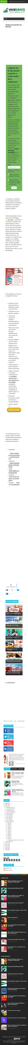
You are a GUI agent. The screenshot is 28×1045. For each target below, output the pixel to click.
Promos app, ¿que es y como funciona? (17, 1017)
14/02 (8, 830)
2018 (6, 849)
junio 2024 (8, 816)
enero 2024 (8, 841)
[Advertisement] (14, 44)
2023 (6, 842)
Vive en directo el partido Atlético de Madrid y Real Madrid (16, 1004)
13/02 (8, 831)
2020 (6, 847)
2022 (6, 844)
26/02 (8, 825)
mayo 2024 (8, 817)
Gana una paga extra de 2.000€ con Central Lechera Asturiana (16, 896)
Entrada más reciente (8, 721)
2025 (6, 804)
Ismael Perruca (8, 868)
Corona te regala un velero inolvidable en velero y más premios (17, 1026)
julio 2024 (8, 814)
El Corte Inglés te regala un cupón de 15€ (17, 910)
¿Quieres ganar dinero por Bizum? (16, 902)
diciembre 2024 (9, 807)
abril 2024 (8, 818)
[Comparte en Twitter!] (18, 590)
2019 (6, 848)
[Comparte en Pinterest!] (12, 590)
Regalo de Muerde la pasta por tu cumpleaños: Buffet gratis (15, 881)
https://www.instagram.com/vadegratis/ (14, 478)
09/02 (8, 832)
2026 (6, 803)
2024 (6, 806)
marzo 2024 (9, 820)
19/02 (8, 828)
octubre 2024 (9, 810)
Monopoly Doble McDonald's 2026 (15, 888)
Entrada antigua (21, 721)
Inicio (15, 721)
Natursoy (14, 409)
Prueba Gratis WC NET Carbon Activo (16, 939)
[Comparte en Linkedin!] (7, 594)
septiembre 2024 (10, 811)
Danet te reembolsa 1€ (13, 917)
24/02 (8, 827)
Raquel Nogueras (8, 870)
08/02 (8, 834)
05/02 (8, 837)
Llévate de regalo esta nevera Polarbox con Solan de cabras (16, 989)
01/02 (8, 838)
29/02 (8, 823)
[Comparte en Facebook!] (7, 590)
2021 (6, 845)
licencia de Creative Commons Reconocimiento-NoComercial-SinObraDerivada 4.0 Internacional (14, 1042)
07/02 (8, 835)
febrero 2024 (9, 821)
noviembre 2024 (9, 809)
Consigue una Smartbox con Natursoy (15, 840)
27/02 (8, 824)
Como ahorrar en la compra (14, 1010)
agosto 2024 (9, 813)
